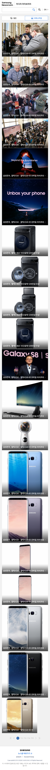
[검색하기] (33, 10)
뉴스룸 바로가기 (24, 753)
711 (18, 738)
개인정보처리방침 (29, 757)
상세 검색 (39, 9)
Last (39, 738)
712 (21, 738)
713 (25, 738)
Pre (14, 738)
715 (32, 738)
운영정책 (18, 757)
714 (28, 738)
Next (35, 738)
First (10, 738)
